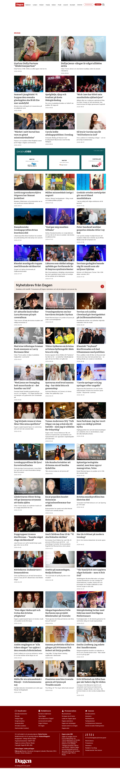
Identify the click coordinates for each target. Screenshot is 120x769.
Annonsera (88, 716)
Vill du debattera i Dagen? (46, 718)
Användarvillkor (19, 723)
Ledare (35, 5)
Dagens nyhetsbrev (67, 721)
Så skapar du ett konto (68, 716)
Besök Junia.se (89, 740)
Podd (59, 5)
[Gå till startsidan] (19, 4)
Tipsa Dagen (42, 716)
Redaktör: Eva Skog (91, 748)
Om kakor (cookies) (20, 726)
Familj (48, 5)
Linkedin (43, 751)
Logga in (98, 4)
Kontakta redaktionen (44, 714)
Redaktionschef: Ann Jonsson (93, 750)
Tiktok (22, 753)
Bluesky (24, 751)
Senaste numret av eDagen (70, 726)
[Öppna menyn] (103, 4)
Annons (79, 5)
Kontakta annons (90, 714)
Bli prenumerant (66, 714)
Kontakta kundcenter (21, 714)
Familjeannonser (90, 721)
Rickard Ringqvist (44, 736)
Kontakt (72, 5)
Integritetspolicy (20, 721)
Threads (17, 753)
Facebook (30, 751)
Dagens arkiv (65, 728)
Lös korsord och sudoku (45, 721)
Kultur (54, 5)
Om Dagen (41, 726)
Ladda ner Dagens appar (69, 718)
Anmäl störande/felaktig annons (94, 726)
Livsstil (65, 5)
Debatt (41, 5)
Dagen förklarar (43, 723)
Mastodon (49, 751)
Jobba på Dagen (29, 748)
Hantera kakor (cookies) (22, 728)
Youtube (27, 753)
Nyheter (28, 5)
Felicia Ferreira (42, 734)
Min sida (17, 716)
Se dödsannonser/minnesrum (93, 723)
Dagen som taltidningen (69, 723)
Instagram (37, 751)
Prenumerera (88, 4)
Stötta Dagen (19, 748)
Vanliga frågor (19, 718)
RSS (54, 751)
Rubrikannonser (89, 718)
